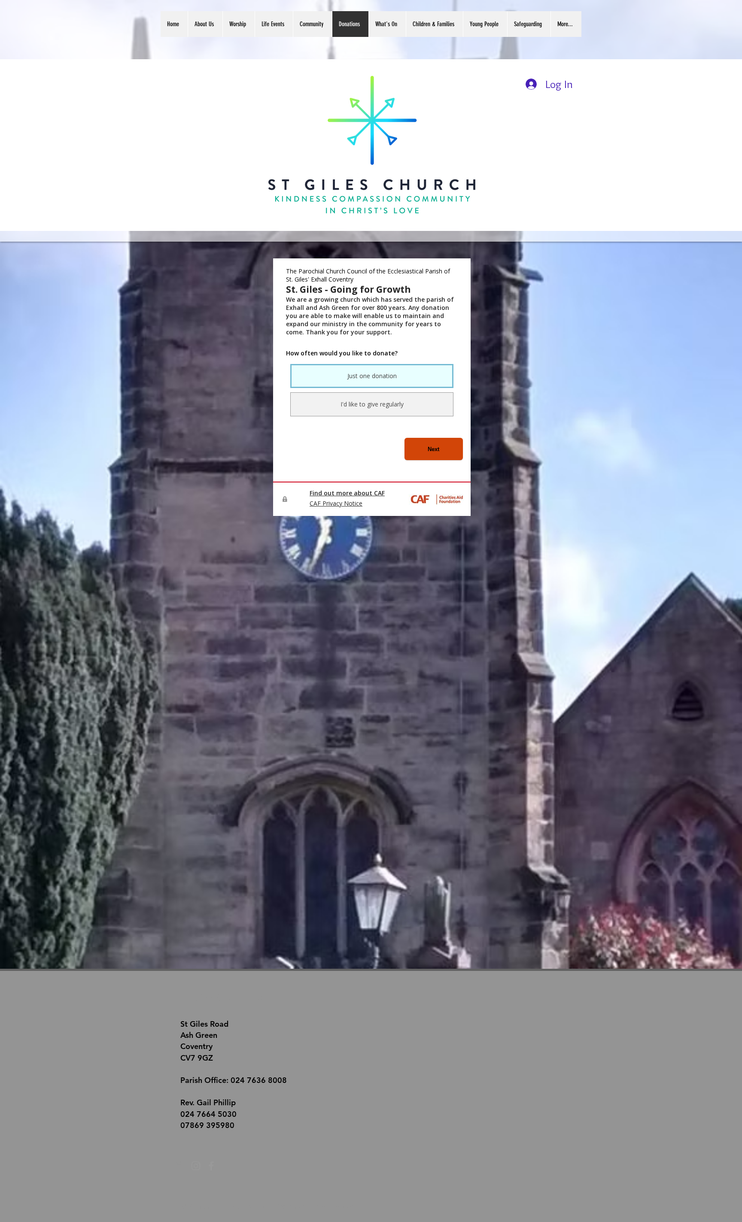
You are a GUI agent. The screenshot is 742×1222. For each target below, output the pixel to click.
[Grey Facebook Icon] (211, 1166)
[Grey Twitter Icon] (180, 1166)
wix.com (347, 1206)
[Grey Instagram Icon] (196, 1166)
